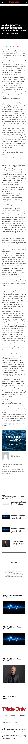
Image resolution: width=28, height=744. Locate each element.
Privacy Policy (6, 719)
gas (22, 469)
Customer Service (21, 715)
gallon (18, 469)
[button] (3, 47)
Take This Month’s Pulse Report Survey (18, 518)
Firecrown (23, 735)
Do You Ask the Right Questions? (17, 542)
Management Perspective (17, 471)
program (7, 473)
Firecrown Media (6, 722)
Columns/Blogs (7, 464)
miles (3, 473)
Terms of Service (14, 719)
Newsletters (12, 715)
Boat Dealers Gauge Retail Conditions (18, 503)
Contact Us (15, 722)
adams (7, 469)
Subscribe (5, 715)
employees (13, 469)
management (5, 471)
